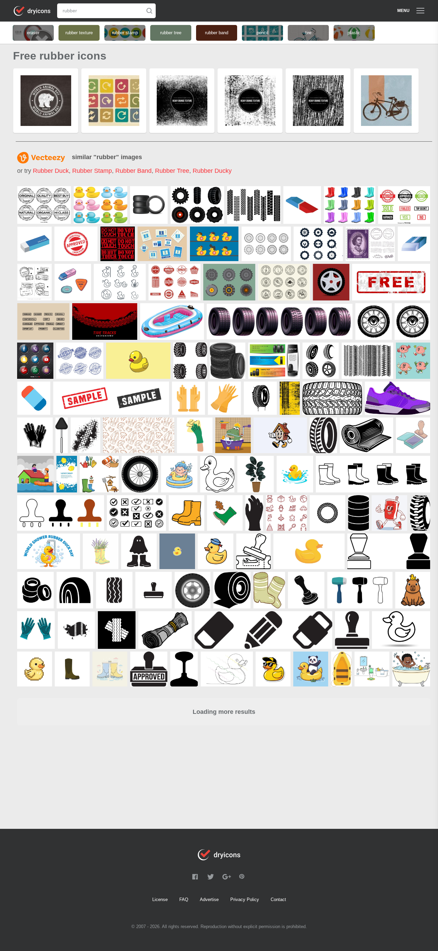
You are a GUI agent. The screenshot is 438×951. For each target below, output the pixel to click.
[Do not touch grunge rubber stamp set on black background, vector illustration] (117, 244)
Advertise (209, 899)
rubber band (133, 170)
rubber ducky (212, 170)
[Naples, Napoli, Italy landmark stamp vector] (162, 244)
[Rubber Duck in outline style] (120, 282)
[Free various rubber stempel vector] (175, 282)
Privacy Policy (244, 899)
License (160, 899)
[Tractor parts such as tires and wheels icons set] (318, 244)
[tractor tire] (420, 513)
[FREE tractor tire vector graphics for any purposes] (229, 282)
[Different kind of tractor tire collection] (266, 244)
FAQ (183, 899)
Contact (278, 899)
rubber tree (172, 170)
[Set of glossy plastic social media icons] (35, 361)
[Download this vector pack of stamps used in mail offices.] (43, 321)
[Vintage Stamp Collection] (34, 282)
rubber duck (51, 170)
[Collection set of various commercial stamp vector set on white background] (404, 205)
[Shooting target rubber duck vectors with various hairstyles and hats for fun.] (214, 244)
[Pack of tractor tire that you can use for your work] (197, 205)
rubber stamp (92, 170)
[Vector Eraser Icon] (33, 398)
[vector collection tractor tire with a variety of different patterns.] (254, 205)
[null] (149, 205)
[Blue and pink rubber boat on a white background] (172, 321)
